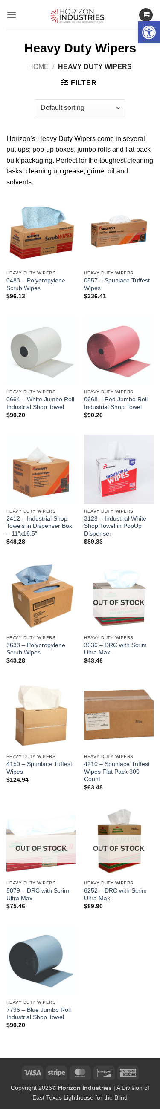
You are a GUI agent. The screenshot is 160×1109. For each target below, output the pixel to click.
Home (38, 66)
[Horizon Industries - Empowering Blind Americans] (80, 15)
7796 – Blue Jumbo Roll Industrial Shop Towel (38, 1014)
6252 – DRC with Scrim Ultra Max (115, 894)
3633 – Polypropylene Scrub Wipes (35, 649)
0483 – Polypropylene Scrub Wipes (35, 284)
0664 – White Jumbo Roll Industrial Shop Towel (40, 403)
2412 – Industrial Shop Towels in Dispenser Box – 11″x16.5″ (39, 526)
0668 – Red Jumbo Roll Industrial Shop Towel (116, 403)
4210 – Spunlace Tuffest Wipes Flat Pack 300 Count (117, 771)
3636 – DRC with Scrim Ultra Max (115, 649)
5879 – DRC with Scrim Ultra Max (37, 894)
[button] (149, 32)
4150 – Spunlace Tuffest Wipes (39, 768)
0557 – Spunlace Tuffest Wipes (117, 284)
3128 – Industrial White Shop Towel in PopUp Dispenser (115, 526)
